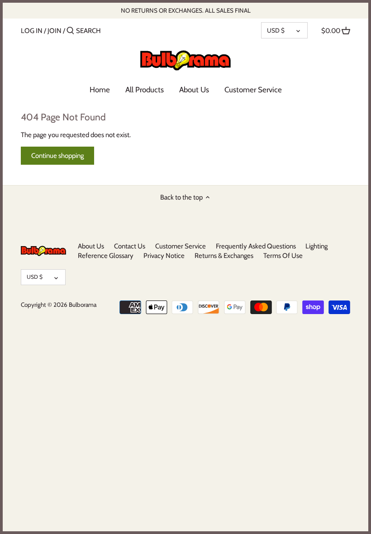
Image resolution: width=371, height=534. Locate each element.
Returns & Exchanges (224, 256)
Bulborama (82, 304)
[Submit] (70, 31)
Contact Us (129, 246)
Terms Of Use (283, 256)
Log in (32, 31)
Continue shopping (57, 156)
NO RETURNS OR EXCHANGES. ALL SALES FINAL (186, 10)
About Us (91, 246)
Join (55, 31)
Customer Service (180, 246)
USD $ (276, 30)
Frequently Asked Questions (256, 246)
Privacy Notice (164, 256)
